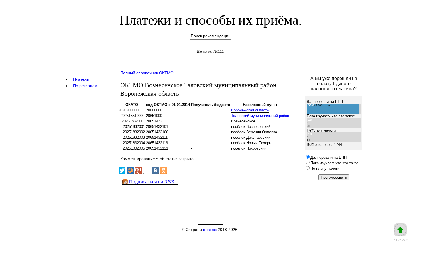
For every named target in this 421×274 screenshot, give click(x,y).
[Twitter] (122, 170)
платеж (210, 229)
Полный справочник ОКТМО (147, 73)
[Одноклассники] (163, 170)
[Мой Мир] (130, 170)
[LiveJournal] (146, 170)
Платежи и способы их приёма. (210, 19)
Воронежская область (250, 110)
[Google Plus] (138, 170)
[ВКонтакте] (155, 170)
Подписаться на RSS (151, 181)
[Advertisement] (221, 197)
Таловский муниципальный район (260, 115)
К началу (401, 240)
